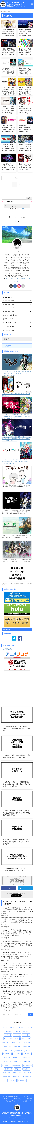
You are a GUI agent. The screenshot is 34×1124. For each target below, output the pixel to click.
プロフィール (16, 1102)
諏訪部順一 (27, 1076)
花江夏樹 (27, 1072)
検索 (28, 198)
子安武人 (18, 1050)
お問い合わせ (25, 1102)
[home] (23, 286)
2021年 (26, 1035)
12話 (4, 1027)
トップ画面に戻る (6, 649)
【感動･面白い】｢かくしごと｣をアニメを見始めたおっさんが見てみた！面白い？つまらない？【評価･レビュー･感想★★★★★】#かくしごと (25, 73)
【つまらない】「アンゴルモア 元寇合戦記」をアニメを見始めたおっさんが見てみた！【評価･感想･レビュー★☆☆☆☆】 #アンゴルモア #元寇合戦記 (25, 131)
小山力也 (17, 1054)
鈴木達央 (22, 1080)
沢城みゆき (16, 1065)
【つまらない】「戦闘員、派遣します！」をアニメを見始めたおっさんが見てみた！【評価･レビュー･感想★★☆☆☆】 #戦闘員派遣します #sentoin (25, 54)
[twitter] (11, 286)
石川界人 (8, 1069)
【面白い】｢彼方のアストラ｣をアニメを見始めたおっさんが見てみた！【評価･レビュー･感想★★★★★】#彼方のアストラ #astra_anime (25, 35)
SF (17, 1038)
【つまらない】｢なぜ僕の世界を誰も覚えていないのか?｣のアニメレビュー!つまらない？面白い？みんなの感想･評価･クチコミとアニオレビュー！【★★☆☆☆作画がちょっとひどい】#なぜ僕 (16, 1005)
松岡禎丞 (17, 1061)
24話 (20, 1027)
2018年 (8, 1035)
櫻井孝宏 (5, 1065)
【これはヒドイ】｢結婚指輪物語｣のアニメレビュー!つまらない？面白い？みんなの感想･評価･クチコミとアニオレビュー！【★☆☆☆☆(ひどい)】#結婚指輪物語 (16, 983)
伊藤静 (17, 1046)
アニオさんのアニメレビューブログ (17, 1118)
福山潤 (26, 1069)
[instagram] (19, 286)
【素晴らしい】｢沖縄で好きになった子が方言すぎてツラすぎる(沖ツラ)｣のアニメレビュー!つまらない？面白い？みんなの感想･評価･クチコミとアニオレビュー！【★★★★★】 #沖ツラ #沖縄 (16, 955)
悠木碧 (7, 1057)
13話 (12, 1027)
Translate (23, 208)
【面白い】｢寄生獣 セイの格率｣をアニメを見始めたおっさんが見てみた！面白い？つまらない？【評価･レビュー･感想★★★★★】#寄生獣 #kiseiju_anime (8, 54)
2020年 (17, 1035)
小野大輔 (27, 1054)
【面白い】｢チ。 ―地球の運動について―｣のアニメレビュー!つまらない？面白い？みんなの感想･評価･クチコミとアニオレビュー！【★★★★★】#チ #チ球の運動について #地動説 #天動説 (16, 944)
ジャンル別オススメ (15, 1098)
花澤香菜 (6, 1076)
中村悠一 (7, 1046)
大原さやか (8, 1050)
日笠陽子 (26, 1057)
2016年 (17, 1031)
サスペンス (16, 1042)
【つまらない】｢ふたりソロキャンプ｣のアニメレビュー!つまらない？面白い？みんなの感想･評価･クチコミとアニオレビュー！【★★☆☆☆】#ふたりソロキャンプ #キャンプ (16, 921)
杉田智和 (7, 1061)
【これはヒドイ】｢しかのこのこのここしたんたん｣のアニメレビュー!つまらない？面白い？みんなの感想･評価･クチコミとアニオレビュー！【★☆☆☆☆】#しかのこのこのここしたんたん (16, 966)
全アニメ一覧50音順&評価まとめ (10, 1096)
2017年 (26, 1031)
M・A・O (8, 1038)
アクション (25, 1038)
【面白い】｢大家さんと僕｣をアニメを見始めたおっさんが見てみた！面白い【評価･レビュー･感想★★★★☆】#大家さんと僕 (17, 486)
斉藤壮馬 (16, 1057)
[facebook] (15, 286)
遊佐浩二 (12, 1080)
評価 (6, 1100)
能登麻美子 (17, 1072)
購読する (7, 629)
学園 (27, 1050)
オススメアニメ (24, 1096)
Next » (17, 178)
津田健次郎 (27, 1065)
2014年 (29, 1027)
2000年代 (25, 1100)
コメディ (5, 1042)
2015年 (8, 1031)
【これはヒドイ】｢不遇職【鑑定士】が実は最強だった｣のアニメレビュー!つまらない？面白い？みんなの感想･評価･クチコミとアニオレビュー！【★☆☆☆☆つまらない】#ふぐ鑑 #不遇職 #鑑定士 (16, 933)
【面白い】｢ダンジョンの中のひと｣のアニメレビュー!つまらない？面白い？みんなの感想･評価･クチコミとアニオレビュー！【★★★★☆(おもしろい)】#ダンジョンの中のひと (17, 993)
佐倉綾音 (26, 1046)
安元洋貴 (7, 1054)
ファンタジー (27, 1042)
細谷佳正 (6, 1072)
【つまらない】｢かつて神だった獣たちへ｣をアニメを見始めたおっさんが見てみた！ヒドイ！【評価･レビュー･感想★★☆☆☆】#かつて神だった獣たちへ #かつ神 (16, 512)
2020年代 (11, 1100)
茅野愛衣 (16, 1076)
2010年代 (18, 1100)
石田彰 (17, 1069)
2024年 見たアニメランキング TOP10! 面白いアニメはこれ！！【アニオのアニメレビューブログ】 (16, 975)
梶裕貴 (27, 1061)
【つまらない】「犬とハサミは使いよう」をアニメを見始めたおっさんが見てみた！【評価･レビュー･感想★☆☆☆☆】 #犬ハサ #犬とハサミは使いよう (25, 112)
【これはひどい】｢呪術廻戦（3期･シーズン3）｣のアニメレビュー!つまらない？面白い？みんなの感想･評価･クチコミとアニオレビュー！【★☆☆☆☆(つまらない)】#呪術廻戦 (17, 910)
